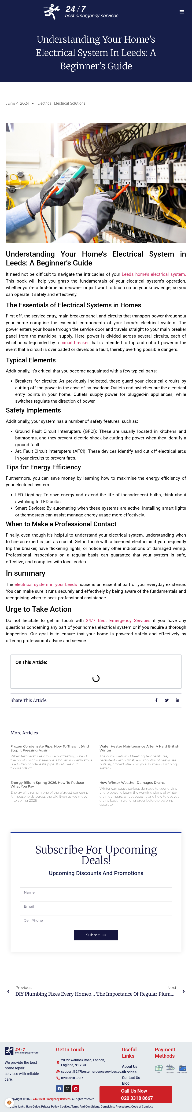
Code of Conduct (142, 1106)
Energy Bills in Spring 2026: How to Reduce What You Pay (47, 785)
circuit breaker (74, 342)
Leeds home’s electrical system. (154, 274)
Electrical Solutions (69, 103)
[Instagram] (67, 1088)
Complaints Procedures (115, 1106)
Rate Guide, (33, 1106)
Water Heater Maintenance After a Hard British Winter (139, 748)
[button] (182, 12)
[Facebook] (59, 1088)
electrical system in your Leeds (46, 584)
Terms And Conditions (85, 1106)
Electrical (44, 103)
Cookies (65, 1106)
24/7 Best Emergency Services (118, 620)
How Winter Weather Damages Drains (132, 783)
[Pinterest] (75, 1088)
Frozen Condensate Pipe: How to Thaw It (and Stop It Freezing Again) (50, 748)
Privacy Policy (50, 1106)
